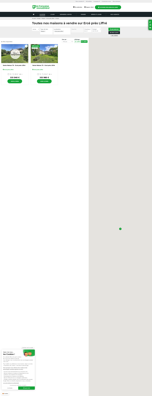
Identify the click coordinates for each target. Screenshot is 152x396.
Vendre (83, 14)
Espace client (90, 7)
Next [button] (26, 53)
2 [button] (15, 62)
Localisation (57, 29)
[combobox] (46, 32)
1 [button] (13, 62)
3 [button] (16, 62)
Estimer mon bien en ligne (109, 7)
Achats (38, 18)
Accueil (34, 18)
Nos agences (115, 14)
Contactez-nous (106, 1)
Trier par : (64, 39)
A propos (96, 1)
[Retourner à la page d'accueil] (42, 7)
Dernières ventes (66, 14)
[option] (14, 53)
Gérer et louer (96, 14)
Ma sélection (78, 7)
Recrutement (116, 1)
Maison (43, 18)
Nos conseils (79, 1)
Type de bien (44, 29)
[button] (120, 229)
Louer (52, 14)
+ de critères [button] (114, 35)
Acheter (42, 14)
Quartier (74, 29)
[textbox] (47, 33)
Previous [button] (3, 53)
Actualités (89, 1)
